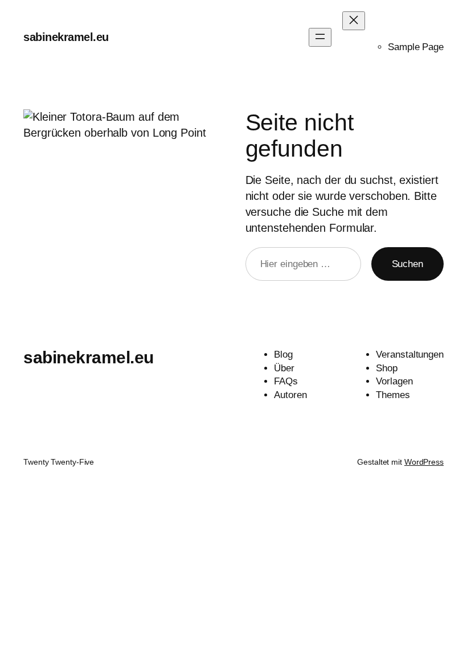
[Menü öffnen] (320, 37)
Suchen (407, 264)
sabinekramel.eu (66, 37)
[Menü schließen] (353, 20)
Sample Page (416, 47)
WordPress (424, 461)
